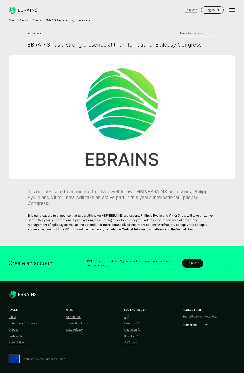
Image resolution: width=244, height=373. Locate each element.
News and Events (30, 20)
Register (191, 10)
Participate (16, 336)
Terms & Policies (77, 323)
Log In (210, 10)
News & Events (18, 342)
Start (12, 20)
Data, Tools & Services (23, 323)
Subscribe (190, 325)
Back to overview (192, 33)
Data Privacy (74, 329)
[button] (231, 10)
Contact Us (73, 316)
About (12, 316)
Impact (13, 329)
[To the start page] (23, 10)
